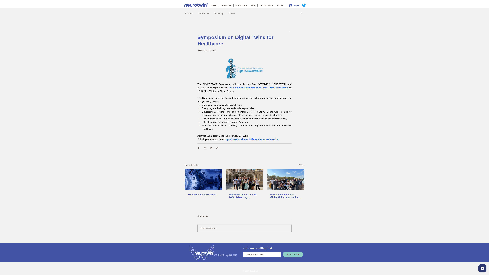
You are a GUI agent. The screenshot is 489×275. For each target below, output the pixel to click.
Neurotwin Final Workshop (202, 194)
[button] (301, 13)
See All (301, 165)
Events (232, 13)
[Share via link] (217, 148)
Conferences (203, 13)
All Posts (189, 13)
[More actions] (290, 30)
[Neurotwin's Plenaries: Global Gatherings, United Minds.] (285, 179)
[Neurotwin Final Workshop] (203, 179)
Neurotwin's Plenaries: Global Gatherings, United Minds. (284, 195)
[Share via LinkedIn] (211, 148)
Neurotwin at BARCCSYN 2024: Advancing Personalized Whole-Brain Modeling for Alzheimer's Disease (243, 196)
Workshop (218, 13)
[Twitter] (304, 5)
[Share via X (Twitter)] (205, 148)
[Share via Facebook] (198, 148)
